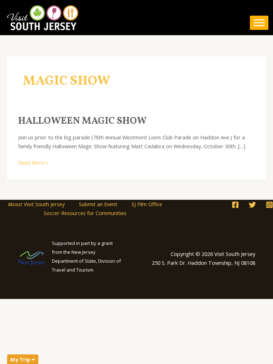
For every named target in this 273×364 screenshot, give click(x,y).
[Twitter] (252, 204)
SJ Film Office (147, 204)
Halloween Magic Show (82, 121)
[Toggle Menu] (259, 22)
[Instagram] (269, 204)
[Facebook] (235, 204)
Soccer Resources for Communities (85, 212)
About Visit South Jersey (36, 204)
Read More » (33, 162)
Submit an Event (98, 204)
